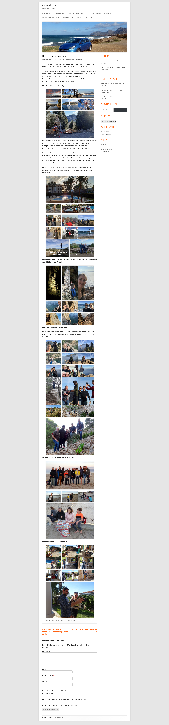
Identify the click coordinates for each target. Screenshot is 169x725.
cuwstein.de (49, 5)
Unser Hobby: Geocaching (49, 17)
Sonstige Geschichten (84, 17)
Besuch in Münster (106, 74)
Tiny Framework (52, 717)
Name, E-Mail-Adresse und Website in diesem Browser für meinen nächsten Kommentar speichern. (68, 692)
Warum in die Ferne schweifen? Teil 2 (112, 61)
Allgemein (72, 620)
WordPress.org (105, 151)
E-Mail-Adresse (48, 675)
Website (45, 682)
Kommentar (47, 651)
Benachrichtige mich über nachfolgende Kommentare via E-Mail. (65, 699)
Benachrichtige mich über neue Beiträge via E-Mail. (60, 705)
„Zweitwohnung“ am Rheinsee (100, 13)
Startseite (45, 13)
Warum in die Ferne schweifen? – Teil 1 (113, 67)
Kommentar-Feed (106, 149)
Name (45, 669)
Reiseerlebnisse (59, 13)
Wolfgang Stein (46, 59)
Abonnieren (121, 110)
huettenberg (107, 135)
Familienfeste (67, 17)
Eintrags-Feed (105, 147)
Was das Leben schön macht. (77, 13)
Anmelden (104, 144)
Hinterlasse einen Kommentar (73, 59)
